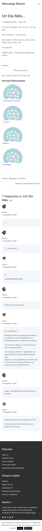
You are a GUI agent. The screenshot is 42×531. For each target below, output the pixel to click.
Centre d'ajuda (7, 461)
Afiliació (5, 481)
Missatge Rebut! (13, 3)
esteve (4, 295)
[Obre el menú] (39, 3)
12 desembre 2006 (9, 215)
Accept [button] (20, 528)
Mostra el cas (7, 485)
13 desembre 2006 (9, 297)
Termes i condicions (9, 494)
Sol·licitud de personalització (13, 468)
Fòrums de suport (9, 465)
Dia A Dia (22, 22)
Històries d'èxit (8, 458)
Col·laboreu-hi (7, 488)
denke (4, 410)
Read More (28, 528)
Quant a (5, 455)
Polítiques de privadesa (11, 491)
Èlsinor (4, 212)
